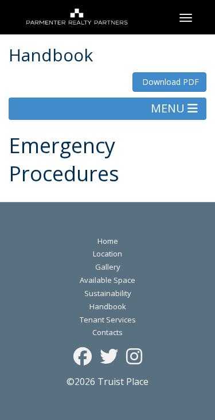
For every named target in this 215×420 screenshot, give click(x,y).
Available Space (107, 280)
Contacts (107, 332)
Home (107, 241)
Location (107, 253)
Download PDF (169, 81)
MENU (169, 108)
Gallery (107, 267)
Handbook (107, 306)
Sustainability (107, 293)
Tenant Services (108, 319)
